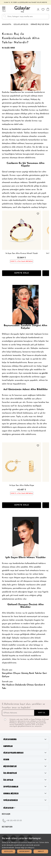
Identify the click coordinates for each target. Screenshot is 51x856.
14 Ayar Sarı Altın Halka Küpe (21, 485)
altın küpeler (19, 179)
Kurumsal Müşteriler (11, 793)
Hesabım (6, 759)
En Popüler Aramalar (10, 786)
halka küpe (42, 204)
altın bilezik (17, 413)
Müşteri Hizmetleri (10, 766)
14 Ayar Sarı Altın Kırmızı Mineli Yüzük (21, 253)
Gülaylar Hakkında (10, 739)
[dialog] (25, 845)
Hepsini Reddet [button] (24, 851)
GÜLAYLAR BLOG (8, 808)
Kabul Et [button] (41, 851)
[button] (8, 851)
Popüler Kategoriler (10, 800)
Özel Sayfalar (8, 780)
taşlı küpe (25, 193)
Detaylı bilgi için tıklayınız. (25, 847)
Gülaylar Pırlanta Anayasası (13, 753)
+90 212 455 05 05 (14, 821)
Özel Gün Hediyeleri (10, 773)
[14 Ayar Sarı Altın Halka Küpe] (21, 462)
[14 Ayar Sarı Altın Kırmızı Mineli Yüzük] (21, 230)
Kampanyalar (8, 746)
